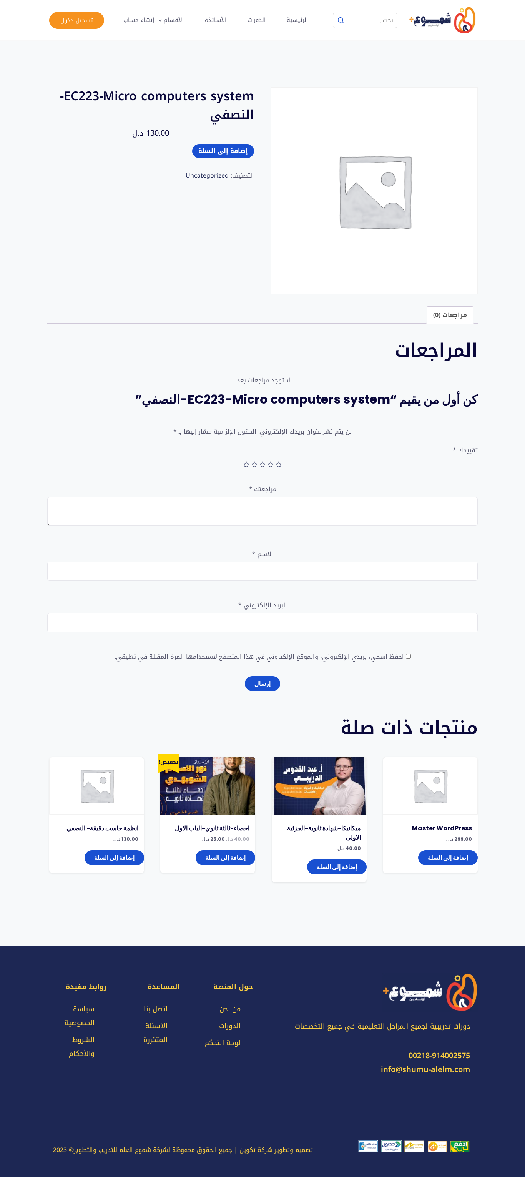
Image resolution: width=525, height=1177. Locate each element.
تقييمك (465, 450)
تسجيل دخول (76, 20)
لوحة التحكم (222, 1042)
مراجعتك (262, 489)
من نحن (230, 1009)
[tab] (450, 315)
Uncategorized (207, 175)
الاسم (262, 554)
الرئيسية (297, 20)
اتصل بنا (156, 1009)
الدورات (257, 20)
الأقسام (174, 20)
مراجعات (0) (450, 315)
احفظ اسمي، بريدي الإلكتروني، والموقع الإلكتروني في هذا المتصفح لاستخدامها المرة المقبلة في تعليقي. (259, 657)
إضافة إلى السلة (223, 151)
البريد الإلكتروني (262, 605)
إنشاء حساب (138, 20)
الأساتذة (215, 20)
